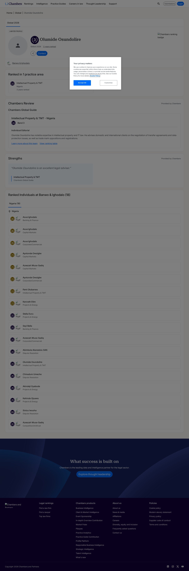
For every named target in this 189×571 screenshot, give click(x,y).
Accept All (82, 83)
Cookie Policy (95, 76)
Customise (109, 83)
